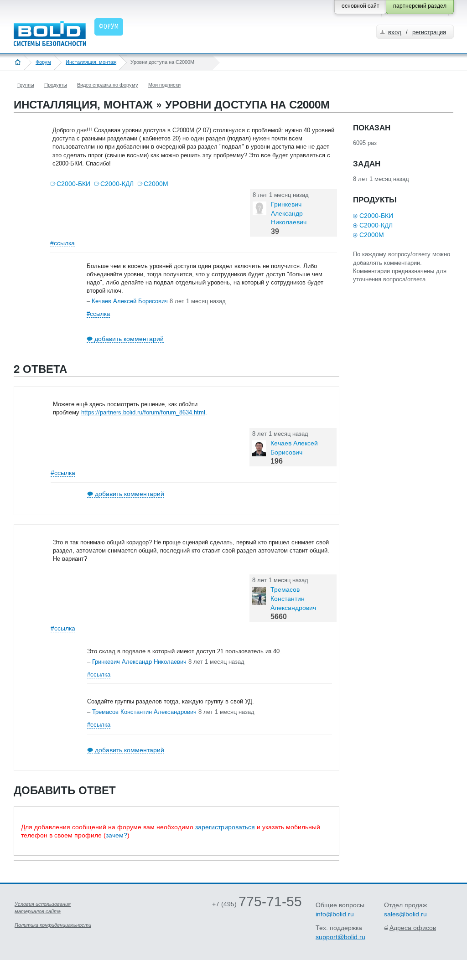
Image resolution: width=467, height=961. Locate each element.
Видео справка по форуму (107, 85)
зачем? (116, 835)
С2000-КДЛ (117, 183)
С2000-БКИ (73, 183)
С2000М (156, 183)
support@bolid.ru (340, 936)
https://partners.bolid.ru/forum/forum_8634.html (143, 412)
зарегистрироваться (225, 827)
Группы (25, 85)
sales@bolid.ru (405, 914)
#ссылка (62, 243)
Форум (43, 62)
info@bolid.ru (335, 914)
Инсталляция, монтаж (91, 62)
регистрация (429, 32)
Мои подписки (164, 85)
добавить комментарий (129, 338)
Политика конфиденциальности (53, 925)
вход (394, 32)
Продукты (55, 85)
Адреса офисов (412, 927)
